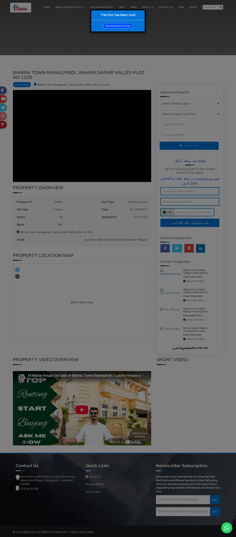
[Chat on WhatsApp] (226, 527)
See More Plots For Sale (118, 25)
